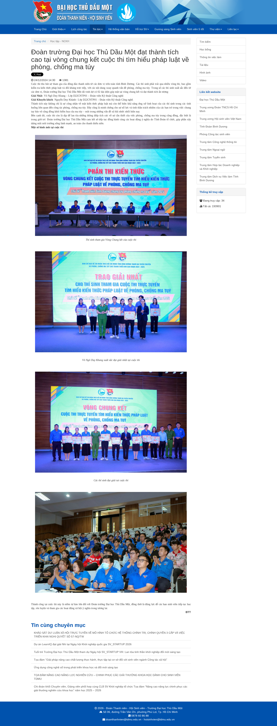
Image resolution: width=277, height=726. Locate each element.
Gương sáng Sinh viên (168, 29)
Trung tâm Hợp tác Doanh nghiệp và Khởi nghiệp (220, 167)
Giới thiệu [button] (58, 29)
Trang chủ (40, 41)
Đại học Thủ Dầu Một (212, 99)
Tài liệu (204, 64)
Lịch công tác (79, 29)
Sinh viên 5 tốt (195, 29)
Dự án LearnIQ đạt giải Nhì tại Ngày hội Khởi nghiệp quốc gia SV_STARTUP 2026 (83, 644)
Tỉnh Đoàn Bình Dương (213, 126)
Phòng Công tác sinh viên (215, 134)
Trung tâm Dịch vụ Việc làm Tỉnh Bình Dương (219, 178)
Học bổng (205, 49)
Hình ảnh (205, 72)
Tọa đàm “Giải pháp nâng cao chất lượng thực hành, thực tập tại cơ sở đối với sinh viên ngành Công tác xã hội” (100, 659)
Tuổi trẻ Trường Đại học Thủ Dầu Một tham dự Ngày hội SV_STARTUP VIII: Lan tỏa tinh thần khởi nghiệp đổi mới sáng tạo (107, 651)
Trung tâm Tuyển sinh (213, 157)
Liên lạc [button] (232, 29)
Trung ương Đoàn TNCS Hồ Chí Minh (219, 109)
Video (203, 80)
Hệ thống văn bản (119, 29)
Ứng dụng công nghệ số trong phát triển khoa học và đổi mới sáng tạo (76, 667)
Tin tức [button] (97, 29)
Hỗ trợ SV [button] (141, 29)
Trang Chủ (41, 29)
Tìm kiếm (205, 41)
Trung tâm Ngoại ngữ (212, 149)
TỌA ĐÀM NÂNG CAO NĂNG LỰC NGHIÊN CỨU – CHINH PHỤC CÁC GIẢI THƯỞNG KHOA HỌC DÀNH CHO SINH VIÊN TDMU (107, 677)
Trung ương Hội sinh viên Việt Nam (220, 118)
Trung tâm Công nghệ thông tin (218, 141)
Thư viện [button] (215, 29)
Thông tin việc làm (210, 57)
